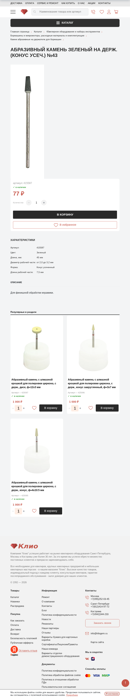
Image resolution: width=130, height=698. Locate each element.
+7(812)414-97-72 (100, 606)
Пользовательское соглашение (59, 686)
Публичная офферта (21, 642)
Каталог (67, 22)
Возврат (14, 633)
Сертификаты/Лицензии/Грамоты (60, 644)
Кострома (96, 611)
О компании (48, 601)
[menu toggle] (13, 11)
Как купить (68, 3)
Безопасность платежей (23, 638)
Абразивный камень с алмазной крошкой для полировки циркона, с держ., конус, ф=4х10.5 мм (33, 486)
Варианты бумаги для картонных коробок (60, 638)
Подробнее (72, 695)
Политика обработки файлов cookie (61, 675)
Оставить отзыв (28, 650)
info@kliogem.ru (99, 633)
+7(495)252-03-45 (100, 599)
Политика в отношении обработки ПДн (60, 681)
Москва (95, 596)
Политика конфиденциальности (59, 614)
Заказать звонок (102, 623)
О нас (81, 3)
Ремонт (46, 597)
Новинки (15, 601)
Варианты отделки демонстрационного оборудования (60, 654)
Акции (91, 3)
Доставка (16, 3)
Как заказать (17, 620)
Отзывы (46, 632)
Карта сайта (97, 642)
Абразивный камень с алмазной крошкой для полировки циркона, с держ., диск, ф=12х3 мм (33, 383)
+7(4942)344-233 (99, 614)
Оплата (29, 3)
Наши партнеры (50, 628)
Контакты (104, 3)
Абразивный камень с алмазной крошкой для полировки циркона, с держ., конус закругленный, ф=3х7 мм (92, 383)
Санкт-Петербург (100, 603)
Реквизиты (47, 623)
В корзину (65, 214)
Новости (46, 619)
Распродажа (17, 606)
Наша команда (50, 648)
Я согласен (112, 693)
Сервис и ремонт (47, 3)
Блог (44, 610)
